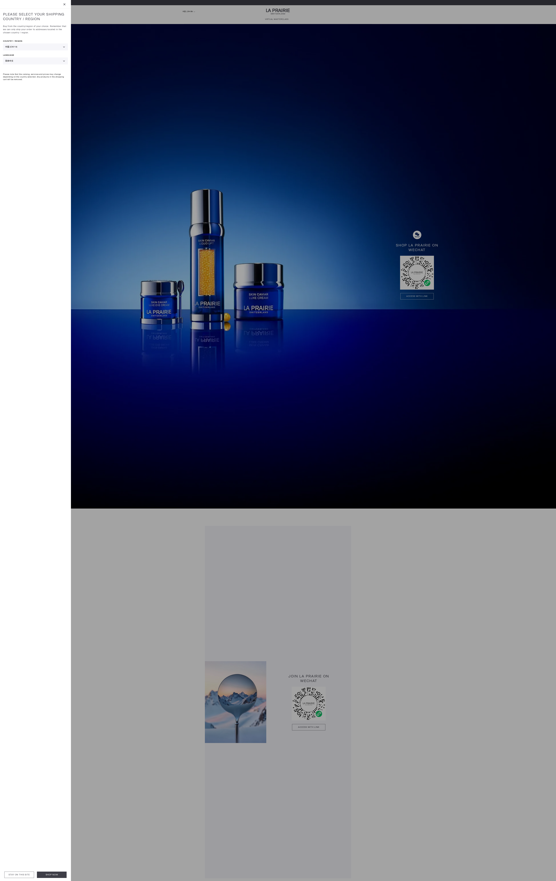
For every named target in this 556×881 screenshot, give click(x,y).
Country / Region (12, 41)
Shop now (52, 874)
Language (8, 55)
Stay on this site (19, 874)
